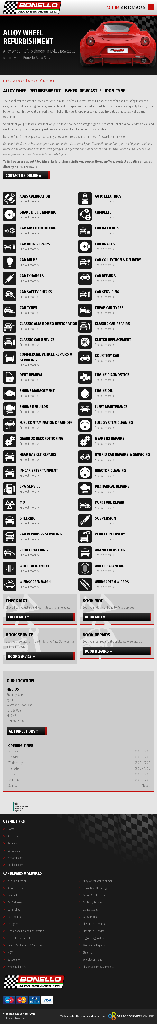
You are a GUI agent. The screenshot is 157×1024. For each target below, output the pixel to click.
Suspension (14, 959)
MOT (10, 952)
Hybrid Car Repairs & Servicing (25, 945)
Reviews (12, 843)
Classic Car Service (93, 931)
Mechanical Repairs (94, 945)
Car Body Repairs (93, 902)
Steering (87, 952)
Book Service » (21, 656)
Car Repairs (14, 916)
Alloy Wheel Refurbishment (98, 881)
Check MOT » (19, 617)
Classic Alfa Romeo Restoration (26, 931)
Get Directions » (24, 731)
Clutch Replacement (19, 938)
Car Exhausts (90, 909)
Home (11, 829)
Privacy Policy (15, 857)
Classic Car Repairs (94, 924)
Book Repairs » (98, 651)
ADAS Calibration (17, 881)
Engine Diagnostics (93, 938)
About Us (13, 836)
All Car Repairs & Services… (98, 966)
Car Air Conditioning (94, 895)
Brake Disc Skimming (95, 888)
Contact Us (14, 850)
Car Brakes (14, 909)
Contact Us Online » (23, 175)
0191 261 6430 (125, 7)
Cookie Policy (15, 864)
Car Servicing (90, 916)
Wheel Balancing (17, 966)
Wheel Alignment (92, 959)
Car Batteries (15, 902)
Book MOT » (95, 617)
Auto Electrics (15, 888)
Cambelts (13, 895)
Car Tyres (13, 924)
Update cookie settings (15, 1018)
